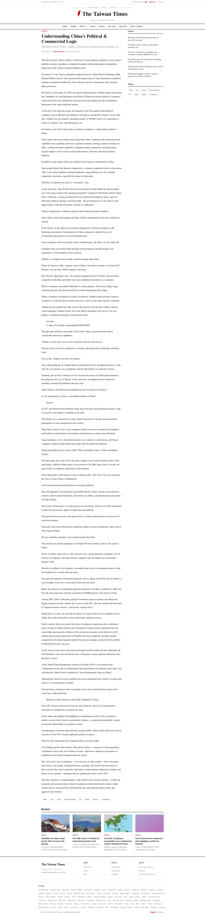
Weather (123, 26)
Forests (53, 907)
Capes (60, 907)
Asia (51, 799)
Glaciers (41, 897)
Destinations (115, 867)
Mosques (115, 893)
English (152, 2)
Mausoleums (114, 907)
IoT (80, 799)
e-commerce (106, 799)
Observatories (52, 900)
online (87, 799)
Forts (74, 897)
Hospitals (129, 900)
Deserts (69, 893)
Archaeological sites (158, 893)
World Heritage (43, 890)
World (82, 26)
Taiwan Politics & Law (147, 874)
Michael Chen (59, 51)
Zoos (125, 897)
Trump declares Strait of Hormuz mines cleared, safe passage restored (145, 67)
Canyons (83, 907)
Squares (110, 897)
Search (135, 2)
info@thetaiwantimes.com (51, 872)
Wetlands (154, 907)
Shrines (137, 907)
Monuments (81, 897)
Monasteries (145, 893)
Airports (56, 893)
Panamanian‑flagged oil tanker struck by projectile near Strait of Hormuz (143, 74)
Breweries (81, 900)
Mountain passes (44, 907)
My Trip (142, 2)
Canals (131, 897)
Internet (95, 799)
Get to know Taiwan (146, 867)
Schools (76, 904)
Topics (86, 870)
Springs (123, 907)
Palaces (89, 897)
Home (64, 26)
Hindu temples (125, 893)
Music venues (85, 904)
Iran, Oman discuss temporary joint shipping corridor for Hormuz (144, 60)
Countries (114, 874)
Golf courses (74, 907)
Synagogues (136, 893)
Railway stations (118, 900)
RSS (64, 872)
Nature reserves (101, 900)
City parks (68, 904)
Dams (127, 904)
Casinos (110, 904)
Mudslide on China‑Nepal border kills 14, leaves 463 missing (143, 38)
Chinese (160, 2)
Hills (106, 907)
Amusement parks (154, 897)
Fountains (91, 907)
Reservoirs (118, 897)
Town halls (102, 904)
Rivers (63, 893)
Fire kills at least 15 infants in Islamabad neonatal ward (143, 45)
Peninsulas (158, 904)
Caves (132, 904)
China (45, 799)
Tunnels (60, 897)
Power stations (51, 897)
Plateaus (130, 907)
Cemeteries (42, 900)
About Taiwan (136, 26)
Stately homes (43, 904)
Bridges (144, 890)
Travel (93, 26)
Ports (109, 900)
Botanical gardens (100, 897)
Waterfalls (96, 890)
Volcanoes (160, 890)
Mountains (88, 890)
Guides (102, 26)
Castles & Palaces (77, 890)
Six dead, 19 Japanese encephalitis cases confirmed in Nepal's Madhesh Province (143, 53)
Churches (53, 904)
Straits (66, 907)
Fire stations (119, 904)
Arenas (94, 904)
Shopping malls (145, 900)
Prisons (137, 897)
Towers (99, 893)
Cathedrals (106, 893)
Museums (65, 890)
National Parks (56, 890)
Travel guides (116, 870)
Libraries (67, 897)
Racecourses (72, 900)
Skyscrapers (91, 893)
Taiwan (73, 26)
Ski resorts (62, 900)
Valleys (143, 904)
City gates (99, 907)
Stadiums (152, 890)
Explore (112, 26)
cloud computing (70, 799)
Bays (138, 904)
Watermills (145, 907)
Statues (150, 904)
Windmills (90, 900)
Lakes (104, 890)
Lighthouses (136, 890)
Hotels (136, 900)
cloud (59, 799)
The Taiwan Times (53, 864)
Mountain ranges (79, 893)
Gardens (60, 904)
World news (88, 867)
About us (142, 870)
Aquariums (156, 900)
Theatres (49, 893)
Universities (112, 890)
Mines (144, 897)
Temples (41, 893)
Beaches (127, 890)
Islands (120, 890)
